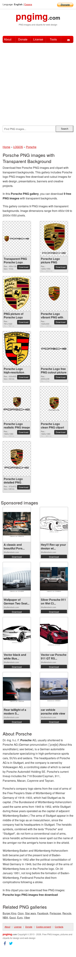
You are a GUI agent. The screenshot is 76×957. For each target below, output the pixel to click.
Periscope (55, 913)
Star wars (30, 913)
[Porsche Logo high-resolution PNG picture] (16, 348)
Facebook (42, 913)
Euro (20, 917)
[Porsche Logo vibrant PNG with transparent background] (54, 293)
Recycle (66, 913)
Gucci (12, 917)
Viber (27, 917)
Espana (28, 4)
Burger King (9, 913)
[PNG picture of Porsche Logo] (17, 293)
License (38, 39)
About (7, 39)
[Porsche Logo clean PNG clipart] (54, 403)
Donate (22, 39)
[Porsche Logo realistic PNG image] (17, 403)
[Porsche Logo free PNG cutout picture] (54, 348)
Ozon (21, 913)
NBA (5, 917)
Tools (53, 39)
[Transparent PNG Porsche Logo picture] (17, 239)
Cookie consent (43, 926)
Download (23, 266)
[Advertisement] (38, 82)
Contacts (59, 926)
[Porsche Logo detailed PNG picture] (17, 459)
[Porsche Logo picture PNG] (54, 238)
